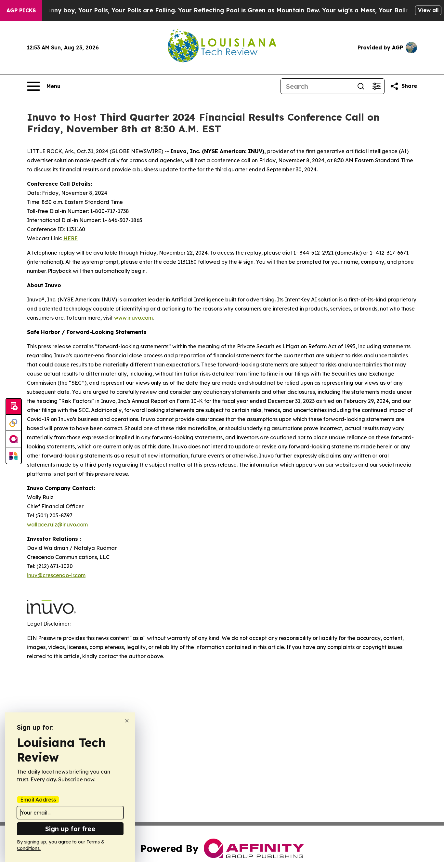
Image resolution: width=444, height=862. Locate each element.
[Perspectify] (13, 423)
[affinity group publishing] (13, 439)
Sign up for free (70, 829)
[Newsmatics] (13, 455)
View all (428, 10)
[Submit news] (13, 407)
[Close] (127, 721)
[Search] (361, 86)
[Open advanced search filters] (376, 86)
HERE (70, 238)
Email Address (38, 799)
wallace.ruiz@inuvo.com (57, 524)
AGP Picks (21, 10)
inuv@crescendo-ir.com (56, 575)
